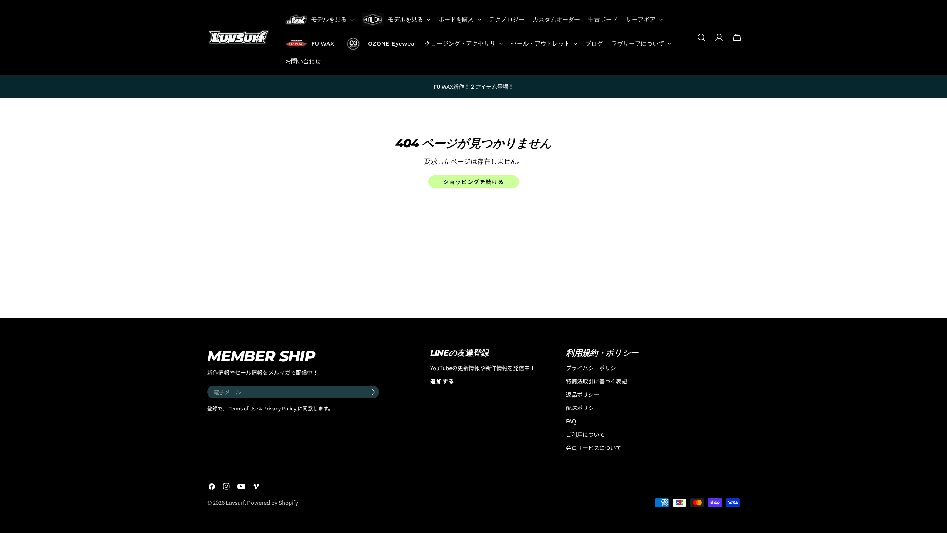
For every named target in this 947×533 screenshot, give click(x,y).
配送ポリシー (582, 408)
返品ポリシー (582, 394)
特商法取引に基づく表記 (596, 381)
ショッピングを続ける (473, 181)
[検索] (701, 37)
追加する (442, 381)
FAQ (571, 421)
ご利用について (585, 434)
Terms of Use (243, 408)
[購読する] (373, 392)
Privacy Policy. (280, 408)
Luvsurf (235, 502)
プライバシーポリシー (593, 368)
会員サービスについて (593, 448)
